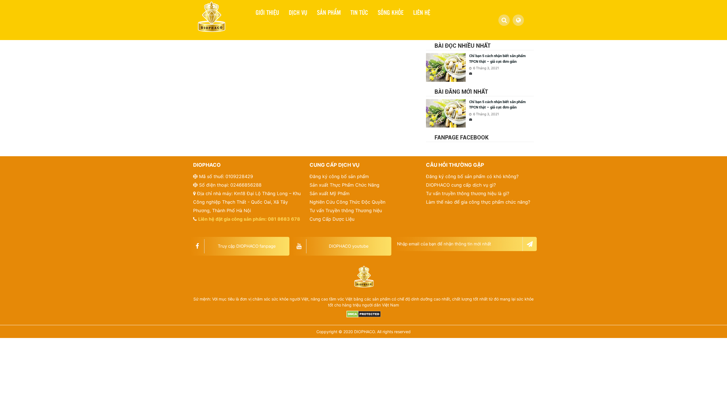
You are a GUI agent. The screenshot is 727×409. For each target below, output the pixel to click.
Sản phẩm (329, 12)
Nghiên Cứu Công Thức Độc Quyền (347, 202)
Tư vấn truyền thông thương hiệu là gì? (467, 193)
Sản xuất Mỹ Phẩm (330, 193)
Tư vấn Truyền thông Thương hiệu (346, 210)
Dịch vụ (298, 12)
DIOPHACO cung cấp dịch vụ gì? (461, 185)
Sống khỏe (391, 12)
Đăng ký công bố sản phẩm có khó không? (472, 176)
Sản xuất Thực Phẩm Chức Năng (344, 185)
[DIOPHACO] (211, 19)
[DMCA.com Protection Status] (363, 314)
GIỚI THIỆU (267, 12)
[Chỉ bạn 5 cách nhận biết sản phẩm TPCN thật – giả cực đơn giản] (447, 67)
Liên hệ (421, 12)
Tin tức (359, 12)
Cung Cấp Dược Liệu (332, 219)
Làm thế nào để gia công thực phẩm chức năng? (478, 202)
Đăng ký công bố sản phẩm (339, 176)
